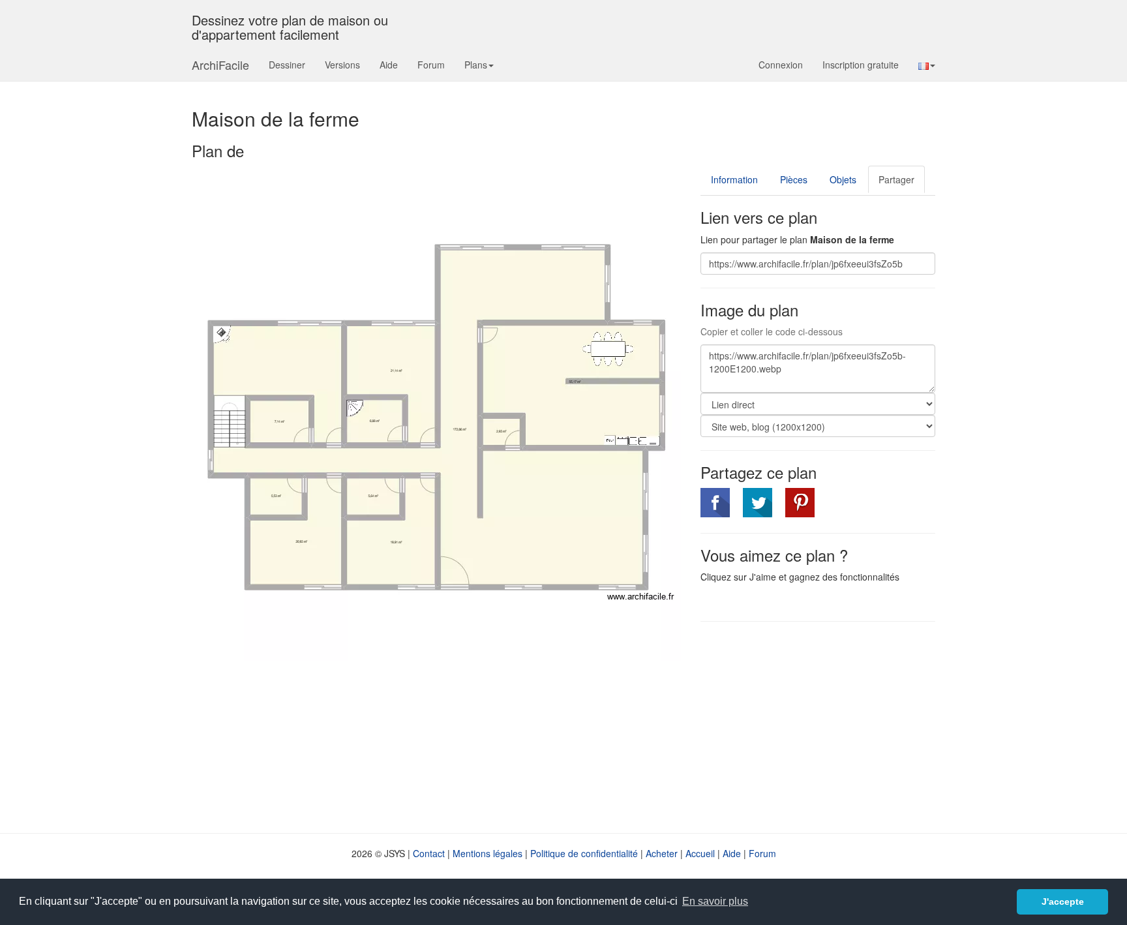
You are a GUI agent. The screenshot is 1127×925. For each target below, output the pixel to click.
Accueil (700, 853)
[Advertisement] (810, 726)
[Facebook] (715, 502)
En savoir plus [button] (715, 901)
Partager (896, 179)
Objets (843, 179)
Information (734, 179)
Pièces (793, 179)
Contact (429, 853)
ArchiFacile (220, 64)
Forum (431, 64)
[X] (757, 502)
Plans (475, 64)
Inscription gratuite (860, 64)
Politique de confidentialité (584, 853)
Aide (389, 64)
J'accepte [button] (1063, 901)
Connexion (781, 64)
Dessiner (287, 64)
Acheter (662, 853)
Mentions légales (487, 853)
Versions (342, 64)
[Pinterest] (800, 502)
